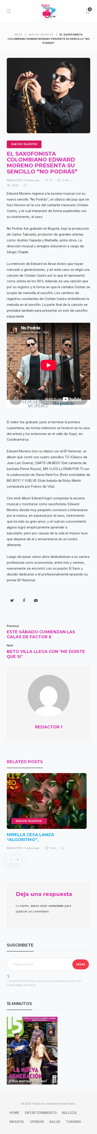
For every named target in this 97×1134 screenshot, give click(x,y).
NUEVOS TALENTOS (40, 34)
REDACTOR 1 (15, 180)
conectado (56, 905)
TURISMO (73, 1122)
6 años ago (32, 180)
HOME (14, 1113)
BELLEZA (69, 1113)
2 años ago (32, 848)
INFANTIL (16, 1122)
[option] (47, 813)
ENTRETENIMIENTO (41, 1113)
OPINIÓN (37, 1122)
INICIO (18, 34)
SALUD (54, 1122)
